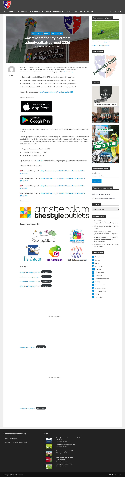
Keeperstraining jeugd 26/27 (64, 451)
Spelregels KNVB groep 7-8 (27, 408)
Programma (22, 11)
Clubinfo (11, 11)
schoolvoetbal (57, 33)
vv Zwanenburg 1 (35, 11)
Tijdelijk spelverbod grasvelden (65, 444)
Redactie (11, 75)
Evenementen (84, 11)
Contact (68, 11)
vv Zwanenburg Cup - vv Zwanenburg (105, 237)
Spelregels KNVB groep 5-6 (27, 347)
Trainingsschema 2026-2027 (64, 464)
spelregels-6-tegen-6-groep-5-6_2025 (30, 281)
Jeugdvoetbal (37, 33)
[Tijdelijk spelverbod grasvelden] (49, 446)
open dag (40, 161)
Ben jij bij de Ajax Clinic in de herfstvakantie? (64, 458)
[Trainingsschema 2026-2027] (49, 466)
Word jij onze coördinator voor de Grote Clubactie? (68, 438)
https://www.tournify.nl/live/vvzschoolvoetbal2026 (56, 92)
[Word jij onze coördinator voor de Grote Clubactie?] (49, 440)
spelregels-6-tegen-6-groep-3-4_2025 (30, 277)
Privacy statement (11, 438)
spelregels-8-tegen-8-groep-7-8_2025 (30, 286)
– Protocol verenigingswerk (100, 45)
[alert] (105, 198)
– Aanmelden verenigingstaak (101, 42)
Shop (75, 11)
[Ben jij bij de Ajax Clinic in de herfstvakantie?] (49, 459)
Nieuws (46, 33)
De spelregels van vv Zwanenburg (16, 442)
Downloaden (46, 272)
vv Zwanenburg (67, 72)
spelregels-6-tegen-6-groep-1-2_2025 (30, 272)
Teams (47, 11)
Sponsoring (57, 11)
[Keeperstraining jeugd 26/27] (49, 453)
